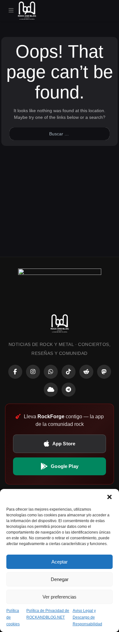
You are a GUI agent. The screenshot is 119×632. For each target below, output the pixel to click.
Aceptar (59, 561)
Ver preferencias (59, 597)
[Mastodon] (104, 372)
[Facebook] (15, 372)
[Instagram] (33, 372)
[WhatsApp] (51, 372)
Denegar (60, 579)
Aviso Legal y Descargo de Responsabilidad (87, 617)
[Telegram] (69, 390)
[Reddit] (86, 372)
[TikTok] (69, 372)
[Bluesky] (51, 390)
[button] (109, 497)
